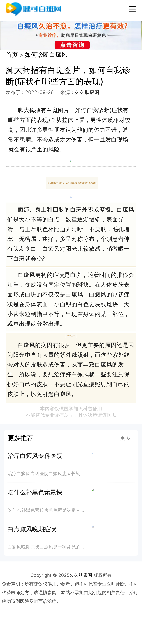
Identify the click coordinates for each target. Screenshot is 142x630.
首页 (12, 54)
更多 (125, 438)
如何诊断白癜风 (46, 54)
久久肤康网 (87, 92)
